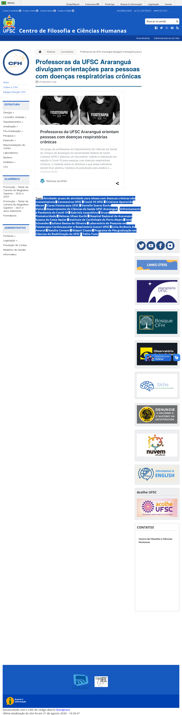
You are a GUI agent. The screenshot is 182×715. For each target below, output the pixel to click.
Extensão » (9, 140)
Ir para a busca (47, 11)
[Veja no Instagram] (172, 28)
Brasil (11, 2)
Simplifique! (72, 4)
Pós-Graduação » (13, 131)
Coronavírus (67, 51)
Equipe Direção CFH (14, 92)
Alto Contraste (142, 10)
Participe (110, 4)
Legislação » (10, 240)
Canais (168, 4)
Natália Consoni (58, 230)
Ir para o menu (30, 11)
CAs (5, 166)
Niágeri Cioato (82, 230)
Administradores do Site (166, 38)
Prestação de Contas (15, 245)
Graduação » (10, 126)
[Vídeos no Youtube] (166, 28)
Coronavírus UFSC (69, 202)
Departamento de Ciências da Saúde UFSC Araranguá (81, 209)
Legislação (153, 4)
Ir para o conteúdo (12, 11)
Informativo (10, 254)
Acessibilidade (124, 10)
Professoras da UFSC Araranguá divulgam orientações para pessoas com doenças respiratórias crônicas (88, 68)
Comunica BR (92, 4)
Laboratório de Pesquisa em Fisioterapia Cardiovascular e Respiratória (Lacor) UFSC (81, 225)
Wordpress (63, 709)
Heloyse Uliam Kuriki (73, 216)
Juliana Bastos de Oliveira (69, 223)
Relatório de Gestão (14, 249)
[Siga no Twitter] (161, 28)
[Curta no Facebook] (156, 28)
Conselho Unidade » (14, 117)
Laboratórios (10, 152)
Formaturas (10, 215)
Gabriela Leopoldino (84, 212)
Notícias (51, 51)
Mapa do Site (160, 10)
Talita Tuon (90, 234)
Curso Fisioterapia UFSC (63, 205)
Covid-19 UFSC (93, 202)
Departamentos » (13, 121)
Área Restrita (143, 38)
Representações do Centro (14, 146)
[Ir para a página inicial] (39, 52)
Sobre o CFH (10, 87)
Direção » (8, 112)
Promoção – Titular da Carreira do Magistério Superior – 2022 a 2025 (16, 191)
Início (6, 82)
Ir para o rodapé (66, 11)
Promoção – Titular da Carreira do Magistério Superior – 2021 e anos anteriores (16, 206)
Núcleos (7, 157)
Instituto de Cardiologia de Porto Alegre (96, 219)
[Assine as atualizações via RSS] (177, 28)
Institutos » (9, 162)
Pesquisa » (9, 135)
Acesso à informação (131, 4)
